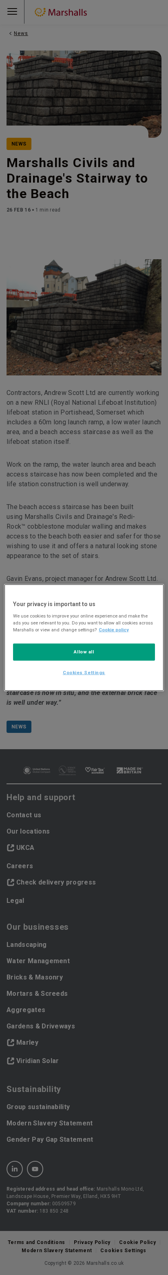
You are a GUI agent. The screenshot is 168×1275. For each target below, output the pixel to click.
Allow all (84, 651)
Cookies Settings (84, 672)
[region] (84, 637)
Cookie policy (114, 629)
